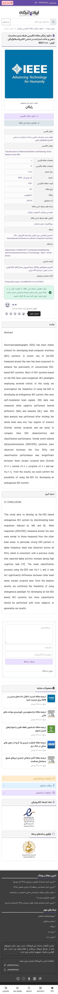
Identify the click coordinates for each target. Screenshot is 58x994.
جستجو (6, 22)
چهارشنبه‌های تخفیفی (46, 916)
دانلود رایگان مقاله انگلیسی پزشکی (30, 28)
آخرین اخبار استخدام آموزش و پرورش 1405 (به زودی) (33, 882)
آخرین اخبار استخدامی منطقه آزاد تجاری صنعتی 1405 (33, 887)
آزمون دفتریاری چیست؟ (45, 897)
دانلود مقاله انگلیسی (28, 116)
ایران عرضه (50, 28)
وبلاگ (52, 926)
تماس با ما (50, 937)
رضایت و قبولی (48, 921)
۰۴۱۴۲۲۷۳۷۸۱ (13, 965)
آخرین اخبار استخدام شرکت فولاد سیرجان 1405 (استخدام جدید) (29, 903)
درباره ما (51, 932)
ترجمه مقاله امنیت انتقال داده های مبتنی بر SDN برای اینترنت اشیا (26, 698)
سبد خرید (6, 2)
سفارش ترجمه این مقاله (28, 123)
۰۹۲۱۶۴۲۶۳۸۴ (13, 970)
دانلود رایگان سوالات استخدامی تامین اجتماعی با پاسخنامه (32, 892)
